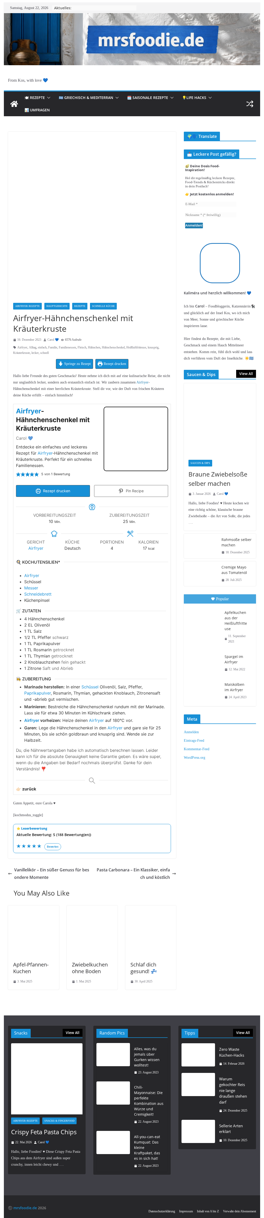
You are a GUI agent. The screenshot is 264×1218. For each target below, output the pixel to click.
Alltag (32, 347)
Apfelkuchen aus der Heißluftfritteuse (236, 620)
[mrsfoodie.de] (132, 16)
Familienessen (67, 347)
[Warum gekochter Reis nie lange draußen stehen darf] (198, 1095)
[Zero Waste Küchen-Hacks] (198, 1056)
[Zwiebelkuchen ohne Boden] (92, 909)
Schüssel (89, 686)
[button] (48, 97)
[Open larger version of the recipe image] (136, 439)
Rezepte (79, 306)
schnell (44, 353)
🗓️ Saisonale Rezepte (147, 97)
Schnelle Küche (103, 306)
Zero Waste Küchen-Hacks (231, 1052)
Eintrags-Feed (194, 741)
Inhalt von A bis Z (208, 1211)
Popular (222, 599)
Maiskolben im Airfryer (234, 687)
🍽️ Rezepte (34, 97)
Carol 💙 (53, 339)
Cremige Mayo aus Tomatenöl (234, 570)
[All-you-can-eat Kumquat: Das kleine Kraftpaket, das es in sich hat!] (113, 1151)
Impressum (186, 1211)
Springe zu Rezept (77, 364)
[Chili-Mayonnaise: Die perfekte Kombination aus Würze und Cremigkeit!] (113, 1104)
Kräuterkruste (21, 353)
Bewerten (53, 846)
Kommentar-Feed (196, 749)
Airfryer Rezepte (27, 306)
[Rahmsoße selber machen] (200, 546)
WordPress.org (194, 758)
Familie (52, 347)
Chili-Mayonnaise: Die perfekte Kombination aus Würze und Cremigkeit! (148, 1101)
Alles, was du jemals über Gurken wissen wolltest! (147, 1056)
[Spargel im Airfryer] (203, 662)
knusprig (153, 347)
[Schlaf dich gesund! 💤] (150, 909)
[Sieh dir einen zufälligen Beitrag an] (250, 104)
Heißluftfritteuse (136, 347)
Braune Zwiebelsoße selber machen (217, 479)
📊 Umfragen (37, 109)
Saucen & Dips (200, 463)
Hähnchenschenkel (113, 347)
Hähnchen (94, 347)
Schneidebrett (38, 594)
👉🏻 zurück (26, 788)
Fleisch (82, 347)
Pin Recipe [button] (134, 491)
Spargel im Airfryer (234, 659)
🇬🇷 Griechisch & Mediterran (86, 97)
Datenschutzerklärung (161, 1211)
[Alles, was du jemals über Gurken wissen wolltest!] (113, 1061)
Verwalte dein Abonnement (239, 1211)
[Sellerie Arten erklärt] (198, 1133)
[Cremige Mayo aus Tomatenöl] (200, 573)
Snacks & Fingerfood (59, 1120)
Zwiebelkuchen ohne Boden (90, 968)
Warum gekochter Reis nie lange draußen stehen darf (233, 1090)
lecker (35, 353)
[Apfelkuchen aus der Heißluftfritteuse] (203, 618)
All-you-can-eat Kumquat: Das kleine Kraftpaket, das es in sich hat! (147, 1147)
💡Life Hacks (194, 97)
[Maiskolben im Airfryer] (203, 690)
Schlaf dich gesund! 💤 (143, 968)
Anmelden (191, 732)
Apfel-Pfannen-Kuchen (30, 968)
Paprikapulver (37, 693)
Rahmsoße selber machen (236, 542)
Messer (31, 587)
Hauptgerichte (57, 306)
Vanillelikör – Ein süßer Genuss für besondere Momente (51, 873)
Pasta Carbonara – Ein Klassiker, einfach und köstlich (133, 873)
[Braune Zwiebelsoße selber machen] (220, 419)
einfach (42, 347)
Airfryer (22, 347)
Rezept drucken (114, 364)
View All (246, 373)
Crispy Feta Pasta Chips (44, 1132)
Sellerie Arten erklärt (231, 1128)
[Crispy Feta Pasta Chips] (46, 1078)
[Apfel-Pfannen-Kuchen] (33, 909)
